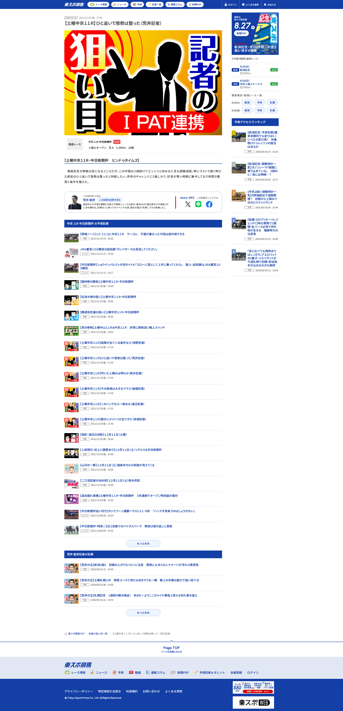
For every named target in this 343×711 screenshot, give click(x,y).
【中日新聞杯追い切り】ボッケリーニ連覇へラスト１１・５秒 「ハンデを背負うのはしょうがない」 (137, 511)
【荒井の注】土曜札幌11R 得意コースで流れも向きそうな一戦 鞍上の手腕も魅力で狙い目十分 (139, 580)
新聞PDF (241, 33)
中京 (259, 102)
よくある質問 (173, 691)
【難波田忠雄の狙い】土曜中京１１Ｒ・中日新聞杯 (109, 312)
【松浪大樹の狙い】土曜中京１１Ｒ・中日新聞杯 (108, 296)
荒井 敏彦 (89, 200)
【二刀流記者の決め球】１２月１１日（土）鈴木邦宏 (110, 480)
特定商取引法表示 (109, 691)
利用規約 (132, 691)
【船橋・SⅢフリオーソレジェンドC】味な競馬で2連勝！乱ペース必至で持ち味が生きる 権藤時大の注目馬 (263, 226)
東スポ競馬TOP (76, 633)
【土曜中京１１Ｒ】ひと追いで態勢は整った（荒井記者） (112, 358)
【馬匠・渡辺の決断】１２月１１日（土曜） (103, 434)
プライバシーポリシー (78, 691)
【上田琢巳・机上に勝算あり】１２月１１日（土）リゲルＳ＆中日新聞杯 (121, 449)
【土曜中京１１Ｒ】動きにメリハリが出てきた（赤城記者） (113, 419)
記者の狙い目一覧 (98, 633)
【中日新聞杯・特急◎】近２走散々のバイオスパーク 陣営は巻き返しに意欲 (126, 526)
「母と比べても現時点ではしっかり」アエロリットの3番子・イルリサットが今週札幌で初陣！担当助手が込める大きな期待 (262, 258)
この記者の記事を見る (110, 199)
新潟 (247, 102)
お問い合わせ (151, 691)
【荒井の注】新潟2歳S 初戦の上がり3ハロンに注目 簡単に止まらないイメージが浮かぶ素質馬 (139, 565)
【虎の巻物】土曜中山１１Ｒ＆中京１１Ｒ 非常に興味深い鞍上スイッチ (122, 327)
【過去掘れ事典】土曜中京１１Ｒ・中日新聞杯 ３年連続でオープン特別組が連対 (129, 495)
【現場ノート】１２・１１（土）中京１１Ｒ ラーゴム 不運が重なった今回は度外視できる (132, 234)
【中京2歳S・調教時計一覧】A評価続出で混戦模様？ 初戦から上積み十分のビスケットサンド (262, 196)
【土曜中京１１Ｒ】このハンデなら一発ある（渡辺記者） (112, 404)
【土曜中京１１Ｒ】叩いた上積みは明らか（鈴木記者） (111, 373)
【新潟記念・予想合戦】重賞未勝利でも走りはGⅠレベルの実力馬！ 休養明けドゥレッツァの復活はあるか (262, 139)
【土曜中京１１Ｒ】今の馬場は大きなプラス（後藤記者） (112, 388)
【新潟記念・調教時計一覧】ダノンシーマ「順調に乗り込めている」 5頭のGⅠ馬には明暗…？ (262, 169)
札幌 (272, 102)
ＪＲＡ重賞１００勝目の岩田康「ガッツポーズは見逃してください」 (118, 249)
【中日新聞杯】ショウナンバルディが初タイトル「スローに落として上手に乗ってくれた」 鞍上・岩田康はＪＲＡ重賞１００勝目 (150, 266)
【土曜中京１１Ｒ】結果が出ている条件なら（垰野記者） (113, 342)
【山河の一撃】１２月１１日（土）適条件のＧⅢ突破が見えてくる (117, 465)
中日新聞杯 (105, 141)
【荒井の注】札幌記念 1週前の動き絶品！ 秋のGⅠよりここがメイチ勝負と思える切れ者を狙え (138, 595)
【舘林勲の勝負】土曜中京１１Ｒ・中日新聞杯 (107, 281)
